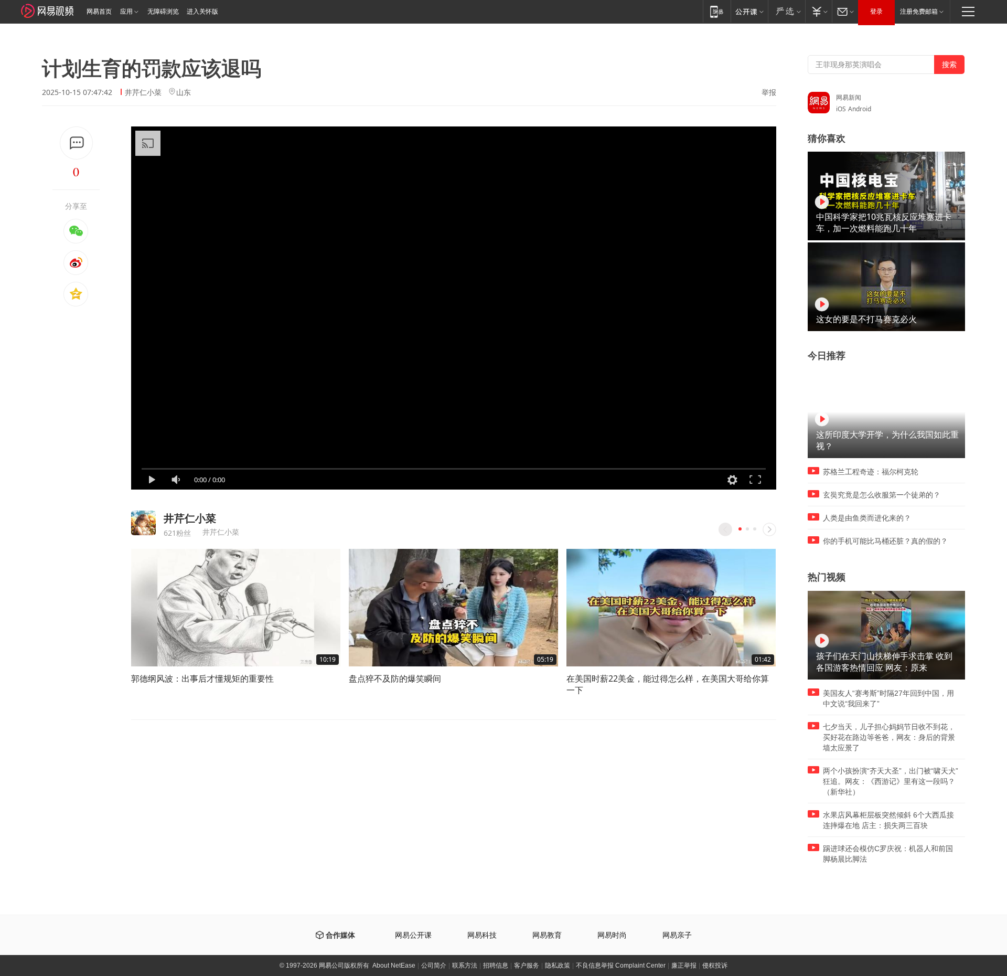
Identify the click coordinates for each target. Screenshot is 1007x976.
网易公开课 (413, 935)
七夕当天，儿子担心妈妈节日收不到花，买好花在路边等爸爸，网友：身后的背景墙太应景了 (889, 737)
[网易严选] (786, 11)
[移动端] (717, 11)
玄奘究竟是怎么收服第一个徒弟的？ (881, 495)
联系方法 (464, 965)
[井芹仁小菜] (143, 523)
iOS (841, 108)
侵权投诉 (714, 965)
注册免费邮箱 (919, 11)
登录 (876, 11)
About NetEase (393, 965)
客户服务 (526, 965)
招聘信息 (495, 965)
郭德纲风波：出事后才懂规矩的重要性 (202, 678)
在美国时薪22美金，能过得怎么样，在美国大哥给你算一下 (667, 684)
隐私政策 (557, 965)
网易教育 (547, 935)
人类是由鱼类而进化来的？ (867, 518)
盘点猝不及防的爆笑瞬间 (395, 678)
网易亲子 (677, 935)
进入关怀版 (202, 11)
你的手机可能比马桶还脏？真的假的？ (885, 541)
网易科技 (482, 935)
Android (859, 108)
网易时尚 (612, 935)
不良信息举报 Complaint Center (621, 965)
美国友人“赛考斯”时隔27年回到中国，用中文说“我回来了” (888, 698)
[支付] (818, 11)
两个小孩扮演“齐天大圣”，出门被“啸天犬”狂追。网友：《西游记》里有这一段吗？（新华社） (890, 781)
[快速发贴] (76, 143)
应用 (126, 11)
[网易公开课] (749, 11)
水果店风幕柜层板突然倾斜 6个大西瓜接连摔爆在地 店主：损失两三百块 (888, 820)
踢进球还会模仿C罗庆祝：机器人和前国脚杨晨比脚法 (888, 853)
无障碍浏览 (163, 11)
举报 (769, 92)
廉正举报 (684, 965)
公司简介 (433, 965)
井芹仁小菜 (143, 92)
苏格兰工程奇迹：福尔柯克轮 (870, 472)
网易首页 (99, 11)
